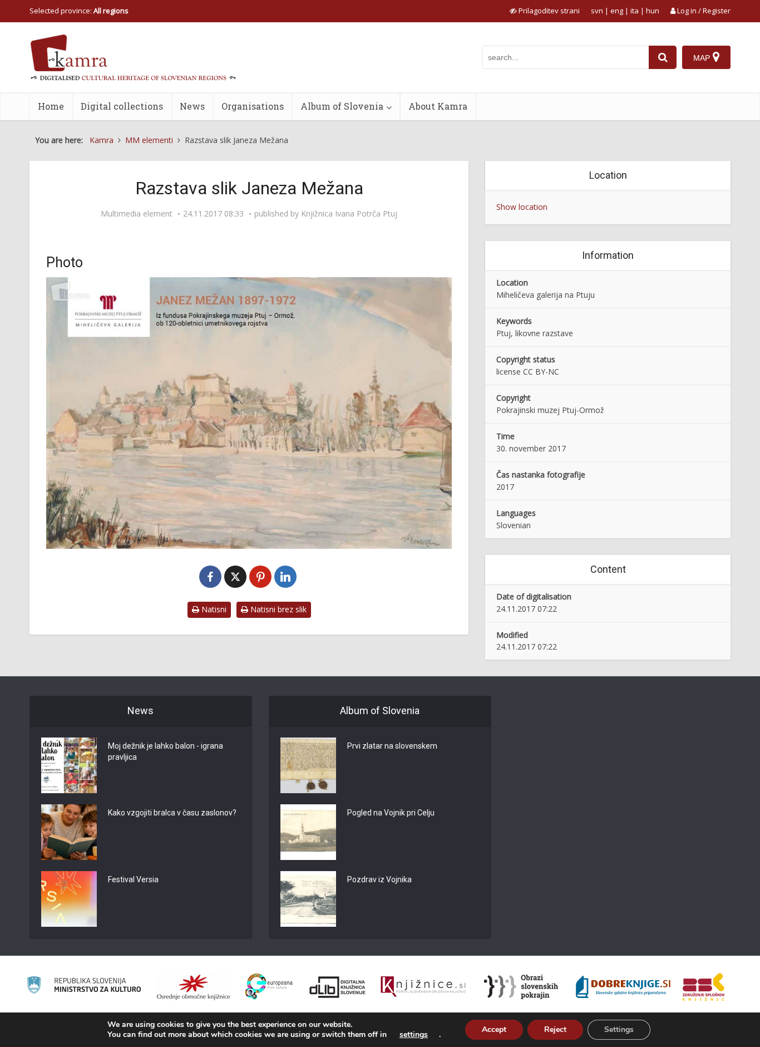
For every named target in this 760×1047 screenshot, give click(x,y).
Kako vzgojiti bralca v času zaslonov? (172, 812)
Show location (521, 206)
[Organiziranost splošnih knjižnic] (193, 987)
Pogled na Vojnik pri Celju (391, 812)
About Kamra (437, 106)
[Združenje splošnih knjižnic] (703, 987)
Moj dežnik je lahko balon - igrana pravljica (165, 751)
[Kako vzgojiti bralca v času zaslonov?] (69, 832)
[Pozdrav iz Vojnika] (308, 899)
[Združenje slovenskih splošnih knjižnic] (423, 987)
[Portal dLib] (337, 987)
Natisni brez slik (277, 609)
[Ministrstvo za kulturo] (83, 987)
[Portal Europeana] (269, 986)
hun (652, 11)
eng (616, 11)
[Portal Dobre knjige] (623, 987)
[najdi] (663, 57)
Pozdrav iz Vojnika (379, 879)
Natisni (212, 609)
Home (51, 106)
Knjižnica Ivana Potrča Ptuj (349, 214)
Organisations (252, 106)
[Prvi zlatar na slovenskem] (308, 765)
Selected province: (79, 11)
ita (634, 11)
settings (413, 1035)
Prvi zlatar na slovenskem (392, 745)
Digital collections (122, 106)
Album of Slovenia (341, 106)
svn (597, 11)
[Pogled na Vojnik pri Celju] (308, 832)
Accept (494, 1029)
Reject (555, 1029)
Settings (619, 1029)
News (192, 106)
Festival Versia (133, 879)
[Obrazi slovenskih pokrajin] (521, 987)
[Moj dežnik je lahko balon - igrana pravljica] (69, 765)
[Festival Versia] (69, 899)
